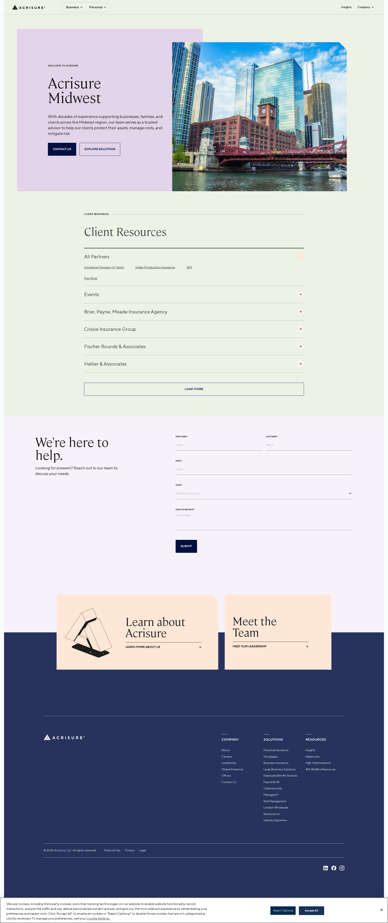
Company (364, 7)
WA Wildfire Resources (321, 769)
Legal (142, 850)
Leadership (228, 762)
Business (72, 7)
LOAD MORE (194, 389)
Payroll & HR (271, 782)
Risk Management (275, 801)
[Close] (381, 909)
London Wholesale (276, 807)
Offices (226, 775)
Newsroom (312, 756)
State (179, 485)
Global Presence (232, 769)
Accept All (311, 910)
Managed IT (271, 794)
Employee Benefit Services (280, 775)
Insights (346, 7)
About (225, 750)
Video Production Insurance (155, 267)
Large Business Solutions (280, 769)
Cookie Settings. (98, 918)
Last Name (272, 436)
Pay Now (90, 278)
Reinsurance (272, 814)
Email (179, 461)
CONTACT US (62, 149)
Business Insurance (276, 762)
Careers (226, 756)
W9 (189, 267)
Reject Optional (283, 910)
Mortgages (271, 756)
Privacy (130, 850)
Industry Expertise (275, 820)
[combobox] (261, 493)
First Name (182, 436)
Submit (186, 546)
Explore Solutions (99, 149)
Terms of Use (112, 850)
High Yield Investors (318, 762)
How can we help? (185, 509)
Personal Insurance (276, 750)
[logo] (28, 7)
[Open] (350, 493)
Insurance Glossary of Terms (104, 267)
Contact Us (228, 782)
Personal (95, 7)
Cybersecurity (273, 788)
